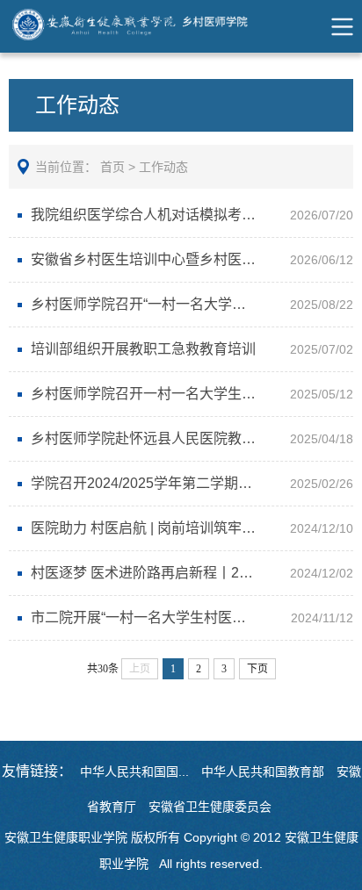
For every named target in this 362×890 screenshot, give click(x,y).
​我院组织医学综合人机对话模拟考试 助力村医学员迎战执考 (187, 214)
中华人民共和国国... (134, 771)
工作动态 (163, 167)
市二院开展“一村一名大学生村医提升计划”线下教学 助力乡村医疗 (187, 617)
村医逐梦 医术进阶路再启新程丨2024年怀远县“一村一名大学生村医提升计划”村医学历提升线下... (187, 572)
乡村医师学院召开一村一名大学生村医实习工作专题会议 (187, 393)
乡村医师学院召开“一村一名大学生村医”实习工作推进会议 (187, 304)
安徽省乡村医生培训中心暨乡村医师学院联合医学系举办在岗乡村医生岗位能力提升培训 (187, 259)
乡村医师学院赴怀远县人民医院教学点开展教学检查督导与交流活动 (187, 438)
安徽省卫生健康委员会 (210, 807)
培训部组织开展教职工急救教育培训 (143, 348)
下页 (257, 669)
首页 (112, 167)
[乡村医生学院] (150, 26)
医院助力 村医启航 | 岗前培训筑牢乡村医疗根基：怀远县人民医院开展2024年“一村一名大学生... (187, 527)
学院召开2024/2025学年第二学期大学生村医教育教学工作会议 (187, 483)
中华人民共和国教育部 (262, 771)
